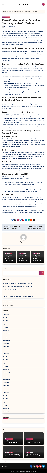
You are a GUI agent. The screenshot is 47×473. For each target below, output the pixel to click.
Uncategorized (6, 17)
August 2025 (6, 353)
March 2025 (6, 369)
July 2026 (5, 317)
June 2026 (5, 320)
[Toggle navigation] (3, 4)
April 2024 (5, 405)
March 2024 (6, 408)
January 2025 (6, 376)
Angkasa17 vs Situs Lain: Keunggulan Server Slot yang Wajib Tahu (18, 296)
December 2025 (7, 340)
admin (7, 26)
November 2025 (7, 343)
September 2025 (7, 350)
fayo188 (33, 39)
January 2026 (6, 337)
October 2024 (6, 385)
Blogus (27, 471)
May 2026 (5, 324)
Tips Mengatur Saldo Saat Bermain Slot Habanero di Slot (16, 289)
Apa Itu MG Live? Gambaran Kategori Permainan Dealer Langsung (18, 286)
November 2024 (7, 382)
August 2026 (6, 314)
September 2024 (7, 389)
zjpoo (23, 4)
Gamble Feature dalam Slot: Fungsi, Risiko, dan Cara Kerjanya (17, 283)
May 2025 (5, 363)
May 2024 (5, 402)
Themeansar (33, 471)
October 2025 (6, 346)
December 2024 (7, 379)
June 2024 (5, 398)
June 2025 (5, 359)
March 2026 (6, 330)
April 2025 (5, 366)
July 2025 (5, 356)
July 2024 (5, 395)
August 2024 (6, 392)
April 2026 (5, 327)
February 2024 (6, 411)
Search (5, 268)
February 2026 (6, 333)
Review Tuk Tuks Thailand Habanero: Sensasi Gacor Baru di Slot (18, 293)
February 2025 (6, 372)
